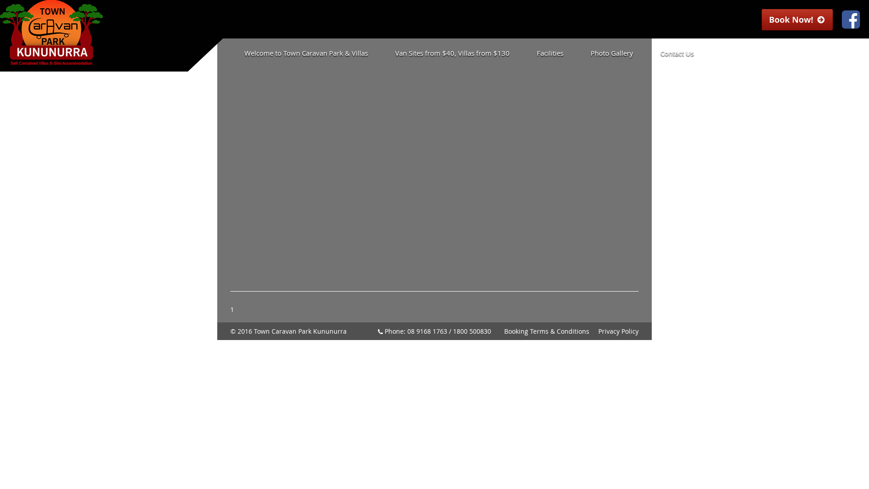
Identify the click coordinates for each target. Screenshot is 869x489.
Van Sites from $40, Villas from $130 (452, 53)
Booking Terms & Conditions (546, 331)
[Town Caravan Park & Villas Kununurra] (51, 60)
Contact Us (677, 53)
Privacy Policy (618, 331)
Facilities (550, 53)
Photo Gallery (612, 53)
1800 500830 (472, 331)
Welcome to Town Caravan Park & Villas (306, 53)
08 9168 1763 (427, 331)
